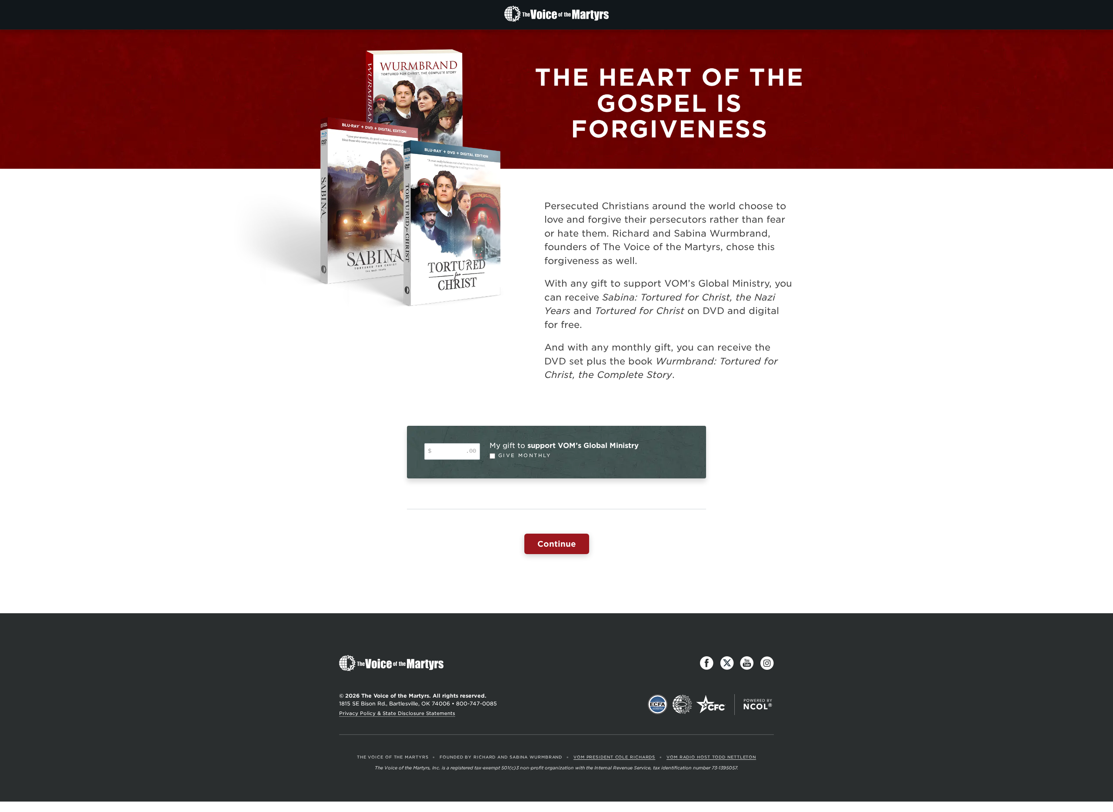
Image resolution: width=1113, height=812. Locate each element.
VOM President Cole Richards (614, 757)
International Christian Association (682, 704)
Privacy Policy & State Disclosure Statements (397, 713)
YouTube (747, 663)
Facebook (707, 663)
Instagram (767, 663)
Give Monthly (524, 455)
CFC (711, 704)
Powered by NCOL (757, 704)
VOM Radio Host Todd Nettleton (711, 757)
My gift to (564, 445)
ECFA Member (657, 704)
